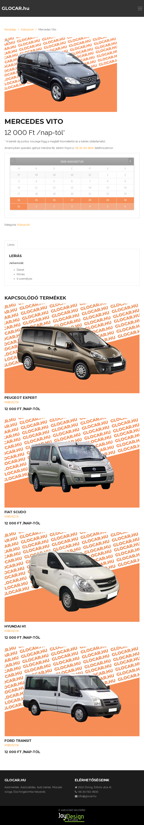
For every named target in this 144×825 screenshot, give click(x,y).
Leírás (11, 244)
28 (89, 200)
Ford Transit (18, 741)
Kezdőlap (10, 29)
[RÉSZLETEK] (72, 348)
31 (18, 206)
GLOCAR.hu (15, 8)
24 (18, 200)
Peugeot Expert (20, 398)
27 (72, 200)
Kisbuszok (27, 29)
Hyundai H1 (15, 626)
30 (125, 200)
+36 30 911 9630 (84, 147)
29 (107, 200)
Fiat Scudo (15, 512)
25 (36, 200)
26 (54, 200)
